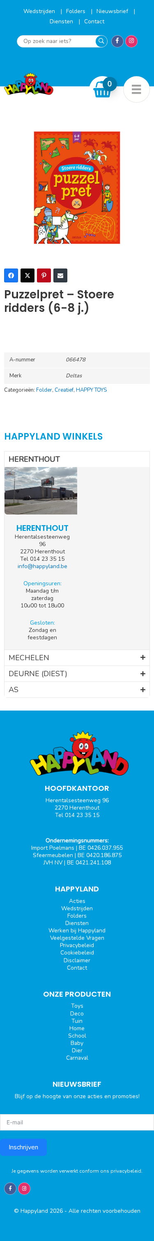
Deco (77, 1014)
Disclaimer (77, 960)
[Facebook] (11, 275)
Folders (76, 11)
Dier (77, 1050)
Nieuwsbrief (113, 11)
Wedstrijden (40, 11)
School (77, 1036)
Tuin (77, 1021)
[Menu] (136, 89)
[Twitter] (27, 275)
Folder (44, 390)
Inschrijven (23, 1147)
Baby (77, 1043)
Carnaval (77, 1058)
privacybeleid (125, 1171)
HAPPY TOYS (91, 390)
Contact (94, 21)
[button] (77, 459)
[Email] (60, 275)
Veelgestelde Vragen (77, 938)
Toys (77, 1006)
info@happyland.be (42, 566)
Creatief (64, 390)
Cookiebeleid (77, 953)
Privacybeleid (77, 945)
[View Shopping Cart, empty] (102, 89)
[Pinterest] (44, 275)
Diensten (62, 21)
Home (77, 1028)
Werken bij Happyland (77, 930)
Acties (77, 901)
